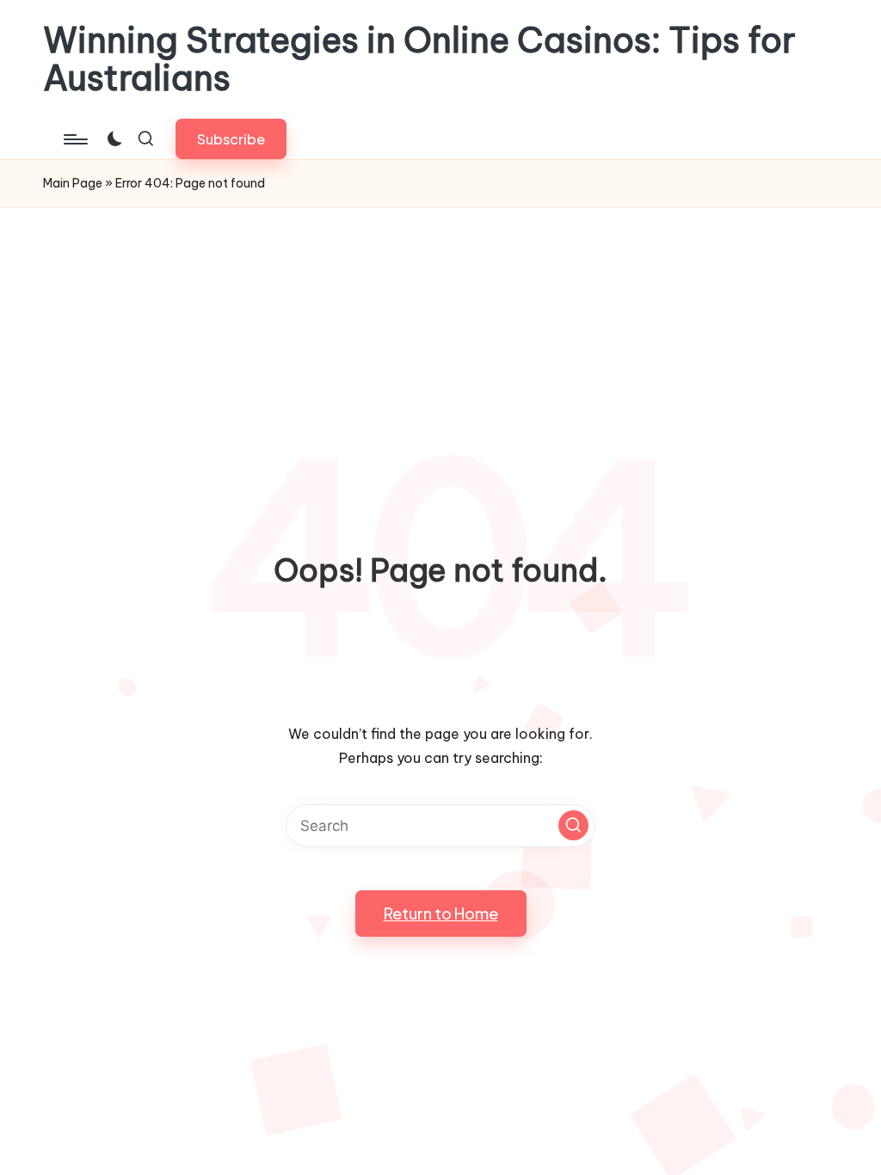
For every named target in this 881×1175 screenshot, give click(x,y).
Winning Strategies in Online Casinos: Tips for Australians (419, 59)
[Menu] (74, 139)
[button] (231, 139)
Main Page (72, 183)
